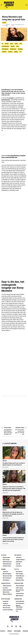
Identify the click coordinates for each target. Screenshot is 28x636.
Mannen (16, 51)
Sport (11, 43)
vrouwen (11, 98)
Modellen (20, 49)
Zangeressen (13, 49)
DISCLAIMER (17, 631)
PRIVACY (9, 631)
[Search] (26, 5)
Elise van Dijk (8, 25)
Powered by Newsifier (14, 633)
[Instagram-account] (16, 626)
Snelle (16, 43)
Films (17, 46)
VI (2, 43)
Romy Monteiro (5, 46)
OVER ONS (25, 631)
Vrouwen (10, 51)
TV (20, 51)
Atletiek (12, 46)
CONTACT (2, 631)
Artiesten (4, 51)
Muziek (6, 43)
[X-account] (8, 626)
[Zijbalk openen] (1, 5)
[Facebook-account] (12, 626)
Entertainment (5, 49)
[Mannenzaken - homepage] (8, 5)
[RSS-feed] (20, 626)
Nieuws (4, 22)
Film (21, 43)
